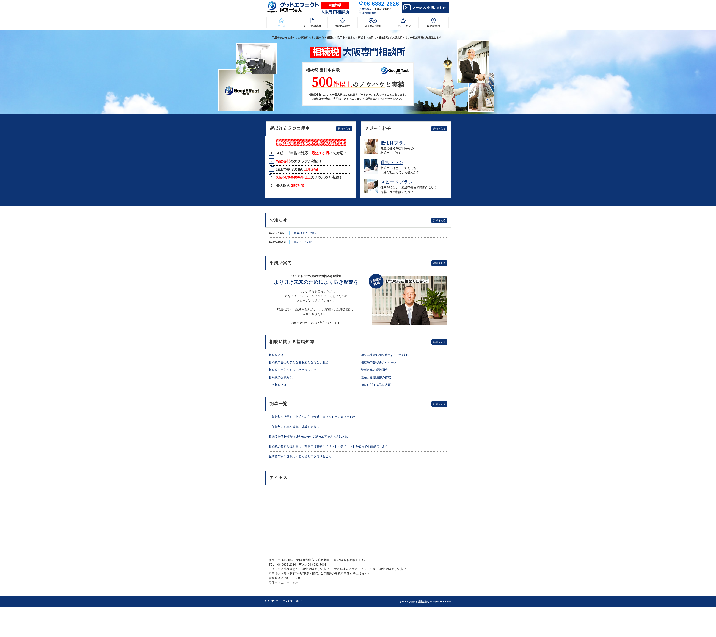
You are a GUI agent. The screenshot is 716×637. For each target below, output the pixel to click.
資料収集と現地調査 (374, 369)
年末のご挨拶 (303, 242)
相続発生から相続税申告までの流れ (385, 355)
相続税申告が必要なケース (379, 362)
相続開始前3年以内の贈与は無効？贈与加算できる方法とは (308, 436)
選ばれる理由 (342, 25)
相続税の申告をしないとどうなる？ (292, 369)
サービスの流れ (312, 25)
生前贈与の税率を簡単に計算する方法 (294, 426)
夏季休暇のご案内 (306, 233)
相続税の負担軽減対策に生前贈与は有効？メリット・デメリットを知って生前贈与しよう (328, 446)
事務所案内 (433, 25)
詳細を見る (344, 128)
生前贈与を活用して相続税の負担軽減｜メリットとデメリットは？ (313, 416)
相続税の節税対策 (281, 377)
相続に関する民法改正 (376, 384)
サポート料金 (403, 25)
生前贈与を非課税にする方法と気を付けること (300, 456)
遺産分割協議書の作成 (376, 377)
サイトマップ (271, 601)
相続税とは (276, 355)
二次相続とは (278, 384)
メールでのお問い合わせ (429, 7)
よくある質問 (373, 25)
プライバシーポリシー (294, 601)
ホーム (282, 25)
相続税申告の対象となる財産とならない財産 (298, 362)
